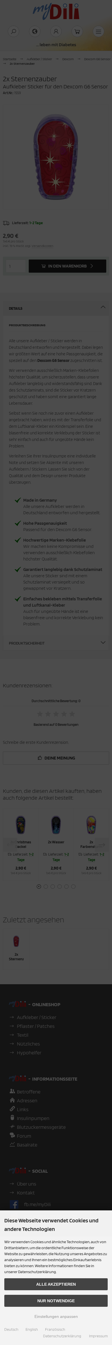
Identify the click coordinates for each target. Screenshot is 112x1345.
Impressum (98, 1336)
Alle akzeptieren (56, 1284)
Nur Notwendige (56, 1301)
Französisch (55, 1329)
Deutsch (11, 1329)
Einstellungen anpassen (56, 1316)
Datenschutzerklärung (62, 1336)
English (32, 1329)
